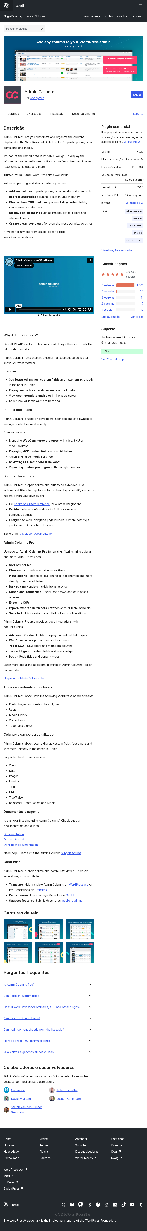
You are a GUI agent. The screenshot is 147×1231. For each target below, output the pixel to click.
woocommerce (134, 240)
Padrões (45, 1158)
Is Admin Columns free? (19, 984)
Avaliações (34, 113)
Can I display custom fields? (22, 996)
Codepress (37, 98)
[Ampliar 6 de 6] (89, 947)
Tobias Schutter (67, 1090)
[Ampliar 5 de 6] (58, 947)
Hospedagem (12, 1151)
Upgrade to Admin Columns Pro (24, 678)
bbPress (11, 1182)
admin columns (134, 211)
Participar (117, 1139)
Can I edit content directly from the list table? (34, 1029)
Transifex (41, 890)
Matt (9, 1176)
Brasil (15, 1205)
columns (137, 218)
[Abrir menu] (141, 5)
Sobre (7, 1139)
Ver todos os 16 (134, 202)
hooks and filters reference (32, 504)
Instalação (57, 113)
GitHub (70, 895)
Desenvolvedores (86, 1151)
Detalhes (13, 113)
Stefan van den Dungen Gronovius (26, 1109)
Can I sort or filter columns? (22, 1018)
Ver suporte (130, 141)
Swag (116, 1158)
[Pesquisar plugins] (41, 28)
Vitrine (43, 1139)
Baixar (137, 94)
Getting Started (14, 839)
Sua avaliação (110, 317)
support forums (71, 853)
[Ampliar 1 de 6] (27, 924)
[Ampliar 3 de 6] (89, 924)
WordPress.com (16, 1169)
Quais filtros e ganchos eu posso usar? (29, 1052)
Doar (116, 1151)
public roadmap (72, 900)
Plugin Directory (13, 16)
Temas (43, 1145)
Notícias (9, 1145)
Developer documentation (21, 845)
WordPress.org (78, 884)
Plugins (44, 1151)
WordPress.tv (86, 1158)
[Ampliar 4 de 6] (27, 947)
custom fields (135, 225)
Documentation (14, 834)
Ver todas (137, 317)
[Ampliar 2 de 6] (58, 924)
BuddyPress (13, 1188)
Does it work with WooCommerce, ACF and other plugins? (42, 1007)
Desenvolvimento (83, 113)
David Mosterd (21, 1098)
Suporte (138, 113)
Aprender (81, 1139)
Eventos (116, 1145)
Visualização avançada (116, 250)
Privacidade (11, 1158)
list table (137, 233)
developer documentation (36, 533)
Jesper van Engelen (69, 1098)
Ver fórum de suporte (115, 359)
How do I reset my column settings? (27, 1041)
